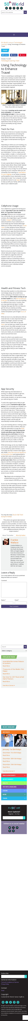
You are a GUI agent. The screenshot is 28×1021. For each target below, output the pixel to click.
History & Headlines (14, 787)
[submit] (25, 646)
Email (17, 600)
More (14, 794)
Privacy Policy (5, 984)
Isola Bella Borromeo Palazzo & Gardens (13, 662)
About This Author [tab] (7, 535)
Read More (6, 666)
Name (3, 600)
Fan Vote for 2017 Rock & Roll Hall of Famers (13, 678)
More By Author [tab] (20, 535)
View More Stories (8, 685)
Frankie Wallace (14, 541)
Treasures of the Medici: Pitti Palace (13, 670)
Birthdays (14, 732)
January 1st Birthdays (12, 749)
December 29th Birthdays (12, 764)
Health (14, 783)
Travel (5, 50)
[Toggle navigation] (14, 35)
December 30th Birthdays (12, 758)
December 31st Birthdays (12, 753)
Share (6, 55)
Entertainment (14, 779)
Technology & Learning (8, 61)
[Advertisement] (14, 23)
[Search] (25, 12)
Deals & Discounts (14, 775)
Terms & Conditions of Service (10, 982)
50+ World (4, 42)
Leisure (10, 42)
